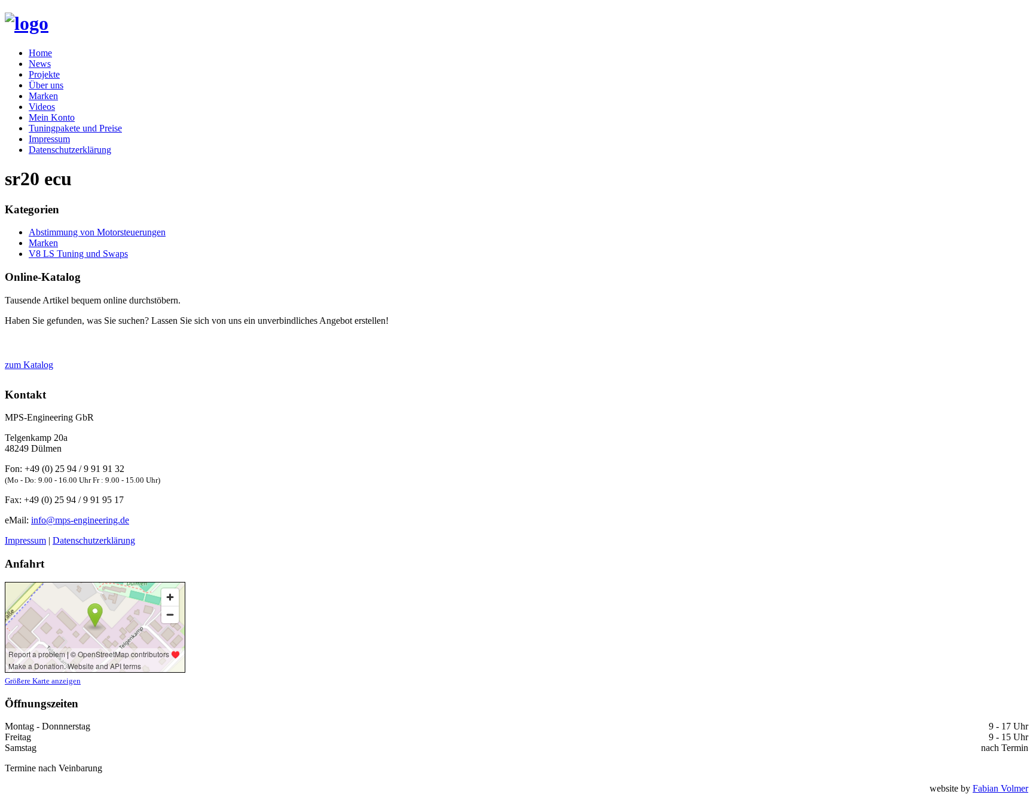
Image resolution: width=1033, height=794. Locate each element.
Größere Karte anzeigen (43, 680)
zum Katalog (29, 365)
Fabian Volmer (1000, 788)
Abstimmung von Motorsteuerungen (97, 232)
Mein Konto (52, 117)
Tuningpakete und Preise (75, 128)
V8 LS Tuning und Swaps (78, 254)
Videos (42, 107)
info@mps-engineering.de (80, 520)
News (40, 64)
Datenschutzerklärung (70, 150)
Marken (43, 96)
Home (40, 53)
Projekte (44, 74)
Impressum (49, 139)
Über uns (46, 85)
